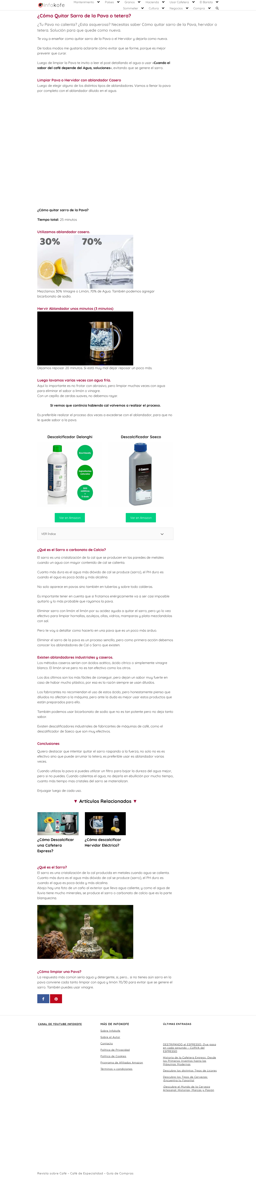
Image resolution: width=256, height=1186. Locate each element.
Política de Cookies (113, 1056)
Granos (130, 2)
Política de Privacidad (115, 1049)
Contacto (106, 1043)
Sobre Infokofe (110, 1030)
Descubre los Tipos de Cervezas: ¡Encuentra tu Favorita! (185, 1078)
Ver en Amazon (70, 518)
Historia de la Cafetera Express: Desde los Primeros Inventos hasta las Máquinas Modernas (189, 1061)
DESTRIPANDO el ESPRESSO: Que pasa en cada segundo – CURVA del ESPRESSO (189, 1048)
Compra (199, 8)
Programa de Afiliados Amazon (121, 1062)
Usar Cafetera (179, 2)
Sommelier (130, 8)
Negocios (176, 8)
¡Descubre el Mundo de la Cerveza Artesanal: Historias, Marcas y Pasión (188, 1088)
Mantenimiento (84, 2)
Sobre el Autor (110, 1037)
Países (109, 2)
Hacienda (152, 2)
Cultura (154, 8)
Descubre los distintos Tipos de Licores (190, 1070)
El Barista (206, 2)
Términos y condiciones (116, 1069)
